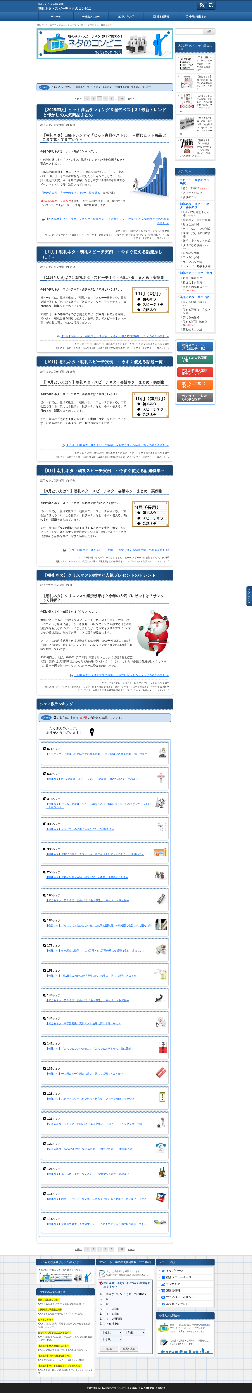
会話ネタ (150, 344)
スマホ (140, 683)
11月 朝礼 (93, 344)
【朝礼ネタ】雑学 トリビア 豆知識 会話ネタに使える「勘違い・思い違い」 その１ (96, 1198)
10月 (84, 453)
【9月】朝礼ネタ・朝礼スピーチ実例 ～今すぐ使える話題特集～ (104, 470)
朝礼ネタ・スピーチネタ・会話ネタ (92, 24)
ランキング (127, 16)
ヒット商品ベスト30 (133, 231)
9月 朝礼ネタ (107, 557)
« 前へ (78, 98)
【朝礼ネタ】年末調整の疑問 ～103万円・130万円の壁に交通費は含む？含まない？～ (97, 950)
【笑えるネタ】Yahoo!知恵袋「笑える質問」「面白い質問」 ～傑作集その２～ (91, 1148)
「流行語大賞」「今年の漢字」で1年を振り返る (70, 192)
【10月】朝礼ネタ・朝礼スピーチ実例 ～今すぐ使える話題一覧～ (105, 361)
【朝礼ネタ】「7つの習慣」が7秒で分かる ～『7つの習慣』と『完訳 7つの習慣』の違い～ (196, 148)
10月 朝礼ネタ (107, 453)
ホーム (57, 16)
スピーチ (127, 344)
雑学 (167, 344)
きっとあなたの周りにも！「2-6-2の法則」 (62, 1313)
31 (121, 98)
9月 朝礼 (95, 557)
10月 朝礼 (93, 453)
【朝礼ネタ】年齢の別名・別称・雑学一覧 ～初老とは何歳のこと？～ (87, 877)
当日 (108, 1299)
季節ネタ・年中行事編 (151, 687)
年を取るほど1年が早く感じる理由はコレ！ (62, 1303)
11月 (84, 344)
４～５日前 (113, 1313)
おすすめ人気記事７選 (194, 359)
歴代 (167, 231)
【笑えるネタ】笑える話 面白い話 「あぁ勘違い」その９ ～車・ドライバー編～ (196, 126)
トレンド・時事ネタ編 (92, 234)
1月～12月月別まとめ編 (103, 348)
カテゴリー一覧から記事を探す (194, 397)
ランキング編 (146, 234)
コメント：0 (163, 238)
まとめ (118, 344)
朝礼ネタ (159, 231)
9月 (87, 557)
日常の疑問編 (108, 690)
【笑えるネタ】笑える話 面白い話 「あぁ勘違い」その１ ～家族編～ (87, 900)
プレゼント (149, 683)
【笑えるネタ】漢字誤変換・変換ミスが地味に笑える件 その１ (83, 1023)
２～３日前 (113, 1309)
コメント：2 (163, 348)
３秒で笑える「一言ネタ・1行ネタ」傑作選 (62, 1359)
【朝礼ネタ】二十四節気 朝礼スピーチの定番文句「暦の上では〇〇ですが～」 (196, 103)
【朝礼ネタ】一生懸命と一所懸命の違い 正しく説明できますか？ (84, 1073)
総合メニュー (92, 16)
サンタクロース (128, 683)
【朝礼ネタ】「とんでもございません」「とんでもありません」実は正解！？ (91, 1048)
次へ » (131, 98)
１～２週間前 (114, 1318)
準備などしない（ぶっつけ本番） (126, 1294)
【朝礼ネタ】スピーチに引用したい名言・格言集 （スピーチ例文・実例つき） (91, 1098)
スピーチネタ (138, 344)
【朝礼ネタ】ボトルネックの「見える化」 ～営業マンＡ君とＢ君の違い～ (89, 1174)
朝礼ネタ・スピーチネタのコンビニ (65, 8)
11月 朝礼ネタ (107, 344)
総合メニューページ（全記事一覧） (194, 346)
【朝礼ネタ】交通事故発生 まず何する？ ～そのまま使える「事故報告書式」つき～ (96, 1224)
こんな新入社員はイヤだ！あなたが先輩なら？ (64, 1350)
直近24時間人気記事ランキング (194, 372)
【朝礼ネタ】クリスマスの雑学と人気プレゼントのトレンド (99, 575)
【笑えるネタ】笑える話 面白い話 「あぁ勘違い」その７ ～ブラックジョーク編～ (95, 1123)
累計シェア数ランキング (194, 385)
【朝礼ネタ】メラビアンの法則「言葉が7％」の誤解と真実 (80, 829)
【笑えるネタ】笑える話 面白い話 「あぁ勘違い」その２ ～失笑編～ (87, 1000)
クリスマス (114, 683)
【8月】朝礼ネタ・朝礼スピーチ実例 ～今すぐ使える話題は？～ (204, 63)
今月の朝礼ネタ (197, 16)
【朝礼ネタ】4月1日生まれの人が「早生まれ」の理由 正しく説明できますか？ (92, 975)
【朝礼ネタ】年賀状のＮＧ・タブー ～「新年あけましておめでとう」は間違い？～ (95, 854)
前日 (108, 1304)
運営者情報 (162, 16)
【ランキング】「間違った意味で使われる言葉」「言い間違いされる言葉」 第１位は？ (96, 753)
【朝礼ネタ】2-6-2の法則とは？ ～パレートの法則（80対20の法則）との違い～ (93, 778)
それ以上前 (113, 1323)
